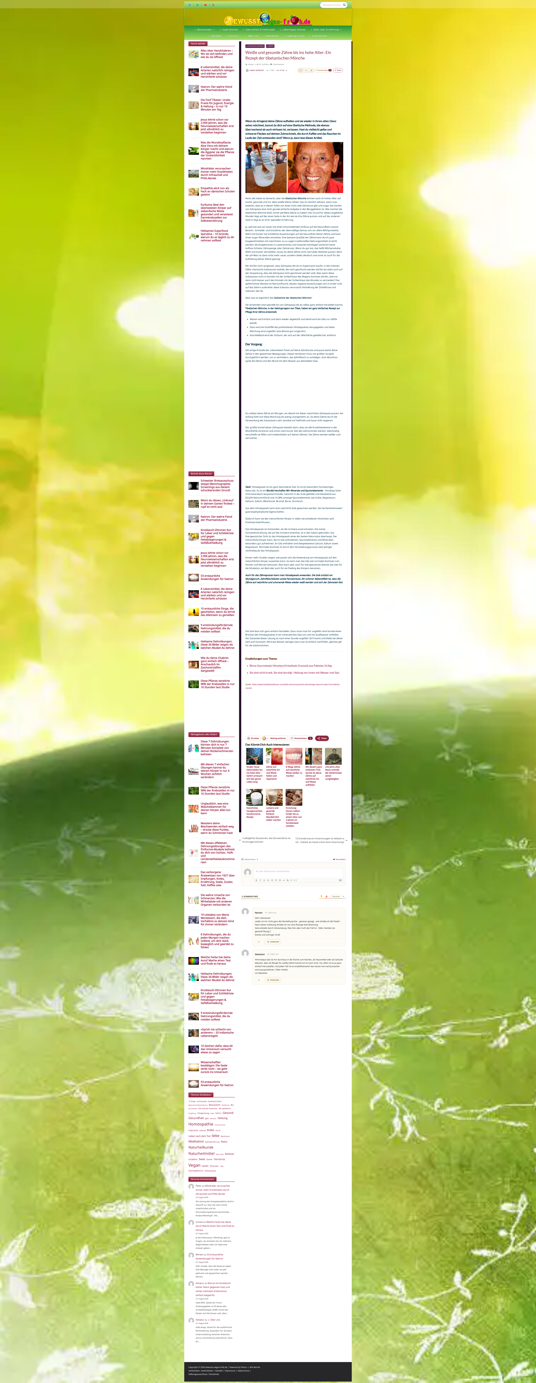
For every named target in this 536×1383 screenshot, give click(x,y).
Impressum (230, 1370)
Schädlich (193, 1159)
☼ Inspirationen (228, 29)
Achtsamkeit (202, 1101)
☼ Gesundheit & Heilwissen (259, 29)
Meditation (196, 1141)
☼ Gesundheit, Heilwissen (255, 46)
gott (207, 1118)
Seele (202, 1159)
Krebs (210, 1130)
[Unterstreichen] (264, 880)
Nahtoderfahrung (212, 1142)
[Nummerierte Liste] (272, 880)
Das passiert (192, 1109)
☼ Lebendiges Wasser (292, 29)
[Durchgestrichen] (268, 880)
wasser (205, 1165)
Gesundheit (196, 1118)
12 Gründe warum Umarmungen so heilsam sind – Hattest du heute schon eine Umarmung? (319, 840)
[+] (295, 880)
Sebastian (260, 954)
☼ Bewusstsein (203, 29)
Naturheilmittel (201, 1153)
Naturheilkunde (200, 1147)
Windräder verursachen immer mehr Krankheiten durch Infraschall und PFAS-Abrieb (213, 1189)
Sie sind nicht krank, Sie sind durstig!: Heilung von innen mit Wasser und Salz (294, 672)
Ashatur (251, 64)
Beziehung (225, 1105)
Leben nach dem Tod (199, 1136)
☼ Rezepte (215, 35)
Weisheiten (214, 1166)
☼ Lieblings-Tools (293, 35)
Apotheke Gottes (215, 1101)
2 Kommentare (278, 64)
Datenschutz (243, 1370)
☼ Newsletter (271, 35)
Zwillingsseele (210, 1171)
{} (291, 880)
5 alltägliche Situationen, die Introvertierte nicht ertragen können (266, 840)
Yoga (221, 1166)
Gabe (212, 1113)
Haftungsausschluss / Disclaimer (203, 1374)
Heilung (223, 1118)
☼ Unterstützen (318, 35)
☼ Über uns (252, 35)
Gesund (228, 1113)
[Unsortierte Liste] (276, 880)
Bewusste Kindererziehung (198, 1105)
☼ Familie (232, 35)
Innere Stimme (220, 1125)
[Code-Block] (284, 880)
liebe (215, 1135)
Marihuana (225, 1136)
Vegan (194, 1165)
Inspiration (193, 1130)
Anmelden (340, 859)
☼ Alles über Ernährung (325, 29)
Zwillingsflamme (195, 1170)
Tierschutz (219, 1159)
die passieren (225, 1108)
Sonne (209, 1159)
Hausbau (213, 1118)
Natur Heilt (220, 1154)
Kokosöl (202, 1130)
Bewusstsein (215, 1104)
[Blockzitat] (280, 880)
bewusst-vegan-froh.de (216, 1367)
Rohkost (229, 1153)
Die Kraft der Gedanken (207, 1108)
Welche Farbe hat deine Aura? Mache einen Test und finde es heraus (215, 1226)
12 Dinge (192, 1101)
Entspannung (203, 1113)
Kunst (218, 1130)
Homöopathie (200, 1124)
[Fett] (256, 880)
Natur (224, 1141)
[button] (213, 29)
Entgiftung (192, 1113)
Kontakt (218, 1370)
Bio (232, 1105)
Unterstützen (207, 1370)
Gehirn (218, 1113)
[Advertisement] (294, 95)
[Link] (288, 880)
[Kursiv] (260, 880)
